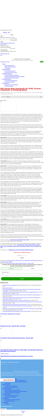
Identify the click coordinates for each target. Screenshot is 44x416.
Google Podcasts (32, 244)
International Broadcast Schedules (11, 77)
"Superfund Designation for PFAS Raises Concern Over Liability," (17, 311)
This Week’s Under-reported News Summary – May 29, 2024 (20, 263)
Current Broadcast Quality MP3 (11, 80)
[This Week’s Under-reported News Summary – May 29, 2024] (6, 335)
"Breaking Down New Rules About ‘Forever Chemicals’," (15, 304)
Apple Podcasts (20, 244)
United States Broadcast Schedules (11, 75)
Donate (22, 278)
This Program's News (5, 313)
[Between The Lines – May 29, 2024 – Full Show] (6, 323)
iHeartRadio (10, 246)
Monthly (32, 268)
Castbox (28, 246)
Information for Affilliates (10, 81)
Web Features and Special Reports (11, 84)
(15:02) (27, 239)
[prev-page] (0, 358)
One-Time (11, 268)
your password (13, 40)
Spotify (26, 244)
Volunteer (7, 403)
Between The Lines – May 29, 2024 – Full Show (12, 326)
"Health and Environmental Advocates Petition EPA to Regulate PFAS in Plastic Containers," (23, 301)
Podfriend (37, 246)
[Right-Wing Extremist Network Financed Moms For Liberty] (4, 353)
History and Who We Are (9, 65)
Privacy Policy (3, 44)
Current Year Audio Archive (10, 70)
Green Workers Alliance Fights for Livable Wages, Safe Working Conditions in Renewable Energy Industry (21, 350)
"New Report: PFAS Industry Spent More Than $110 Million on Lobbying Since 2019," (21, 292)
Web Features (6, 83)
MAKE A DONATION (8, 380)
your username (13, 38)
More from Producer (15, 313)
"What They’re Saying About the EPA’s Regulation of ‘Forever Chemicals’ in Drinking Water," (23, 308)
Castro (5, 246)
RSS (9, 32)
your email (12, 48)
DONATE (42, 61)
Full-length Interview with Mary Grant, (11, 285)
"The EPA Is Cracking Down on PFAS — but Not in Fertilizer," (16, 300)
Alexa (24, 246)
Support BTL (5, 402)
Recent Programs (6, 69)
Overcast (32, 246)
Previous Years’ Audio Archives (11, 72)
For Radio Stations (7, 79)
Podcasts (5, 32)
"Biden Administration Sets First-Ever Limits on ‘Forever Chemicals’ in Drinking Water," (22, 294)
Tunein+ (21, 246)
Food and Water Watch (8, 288)
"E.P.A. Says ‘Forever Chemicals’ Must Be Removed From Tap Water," (18, 305)
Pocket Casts (16, 246)
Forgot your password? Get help (7, 43)
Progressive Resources (9, 86)
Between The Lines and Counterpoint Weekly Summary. (21, 249)
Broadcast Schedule (7, 73)
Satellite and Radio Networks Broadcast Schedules (15, 76)
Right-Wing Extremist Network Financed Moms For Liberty (16, 356)
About (4, 64)
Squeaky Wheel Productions (10, 66)
